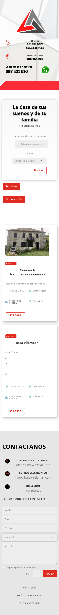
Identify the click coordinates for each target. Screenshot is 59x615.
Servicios (11, 186)
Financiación (13, 199)
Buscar (38, 170)
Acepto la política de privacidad (21, 567)
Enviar (50, 574)
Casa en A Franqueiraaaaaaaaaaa (27, 272)
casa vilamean (27, 342)
